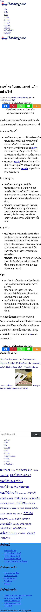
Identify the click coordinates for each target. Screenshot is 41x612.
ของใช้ (4, 475)
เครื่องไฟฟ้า (8, 30)
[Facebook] (6, 106)
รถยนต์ (22, 508)
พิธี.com (7, 584)
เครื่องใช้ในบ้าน (19, 528)
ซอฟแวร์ (18, 498)
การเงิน (13, 470)
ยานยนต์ (13, 508)
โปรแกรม (5, 538)
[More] (36, 106)
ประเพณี (11, 503)
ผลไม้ (29, 503)
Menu (2, 1)
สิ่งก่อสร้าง (19, 514)
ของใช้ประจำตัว (20, 475)
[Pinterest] (13, 106)
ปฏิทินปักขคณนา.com (12, 603)
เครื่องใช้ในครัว (6, 528)
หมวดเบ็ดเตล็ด (9, 456)
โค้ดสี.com (8, 581)
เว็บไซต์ (31, 533)
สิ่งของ (7, 20)
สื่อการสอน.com (10, 578)
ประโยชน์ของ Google (12, 556)
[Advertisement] (20, 61)
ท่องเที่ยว (36, 498)
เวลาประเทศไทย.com (12, 601)
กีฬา (6, 12)
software (7, 28)
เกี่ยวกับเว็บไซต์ (10, 551)
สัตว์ (6, 15)
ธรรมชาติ (3, 503)
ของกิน (35, 470)
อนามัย (11, 519)
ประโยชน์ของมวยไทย (12, 559)
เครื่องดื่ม (16, 524)
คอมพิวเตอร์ (6, 498)
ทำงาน (27, 498)
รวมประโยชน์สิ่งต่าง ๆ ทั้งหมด (15, 561)
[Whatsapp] (21, 106)
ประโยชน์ (21, 503)
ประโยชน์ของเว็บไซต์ (12, 553)
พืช (5, 9)
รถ (18, 508)
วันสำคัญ (35, 508)
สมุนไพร (9, 513)
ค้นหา (36, 435)
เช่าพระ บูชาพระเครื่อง (13, 598)
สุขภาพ (4, 519)
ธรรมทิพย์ (8, 606)
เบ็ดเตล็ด (7, 33)
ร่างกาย (28, 507)
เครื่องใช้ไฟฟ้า (8, 533)
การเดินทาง (21, 470)
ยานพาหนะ (4, 507)
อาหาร (7, 23)
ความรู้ (31, 493)
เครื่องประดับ (25, 523)
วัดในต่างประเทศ (10, 576)
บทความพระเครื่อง (11, 573)
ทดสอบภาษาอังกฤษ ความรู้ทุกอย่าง (18, 595)
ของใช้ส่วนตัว (9, 492)
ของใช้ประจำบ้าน (11, 481)
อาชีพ (6, 17)
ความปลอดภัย (22, 493)
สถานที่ (7, 25)
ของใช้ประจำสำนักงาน (14, 486)
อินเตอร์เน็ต (6, 524)
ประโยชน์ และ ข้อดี (7, 100)
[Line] (28, 106)
